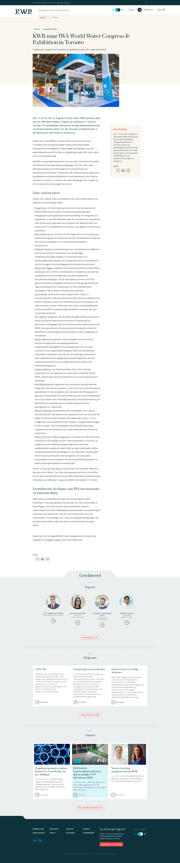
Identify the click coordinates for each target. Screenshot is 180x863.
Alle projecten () (90, 715)
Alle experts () (90, 637)
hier (41, 536)
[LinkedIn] (42, 559)
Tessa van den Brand (52, 468)
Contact (86, 829)
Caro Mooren (41, 316)
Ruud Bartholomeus (44, 384)
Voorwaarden (88, 833)
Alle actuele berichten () (90, 807)
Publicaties (148, 10)
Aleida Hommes (42, 437)
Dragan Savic (41, 208)
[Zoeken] (140, 10)
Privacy (52, 833)
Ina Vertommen (58, 208)
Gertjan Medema (43, 369)
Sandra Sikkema (42, 339)
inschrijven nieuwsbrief (111, 844)
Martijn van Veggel (43, 268)
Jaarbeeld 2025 (38, 829)
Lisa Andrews (41, 294)
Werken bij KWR (39, 833)
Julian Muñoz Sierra (44, 234)
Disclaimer (70, 833)
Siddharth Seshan (43, 249)
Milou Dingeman (61, 437)
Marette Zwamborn (44, 410)
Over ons (70, 829)
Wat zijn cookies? (63, 2)
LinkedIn (37, 539)
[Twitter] (37, 559)
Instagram (49, 539)
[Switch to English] (117, 9)
